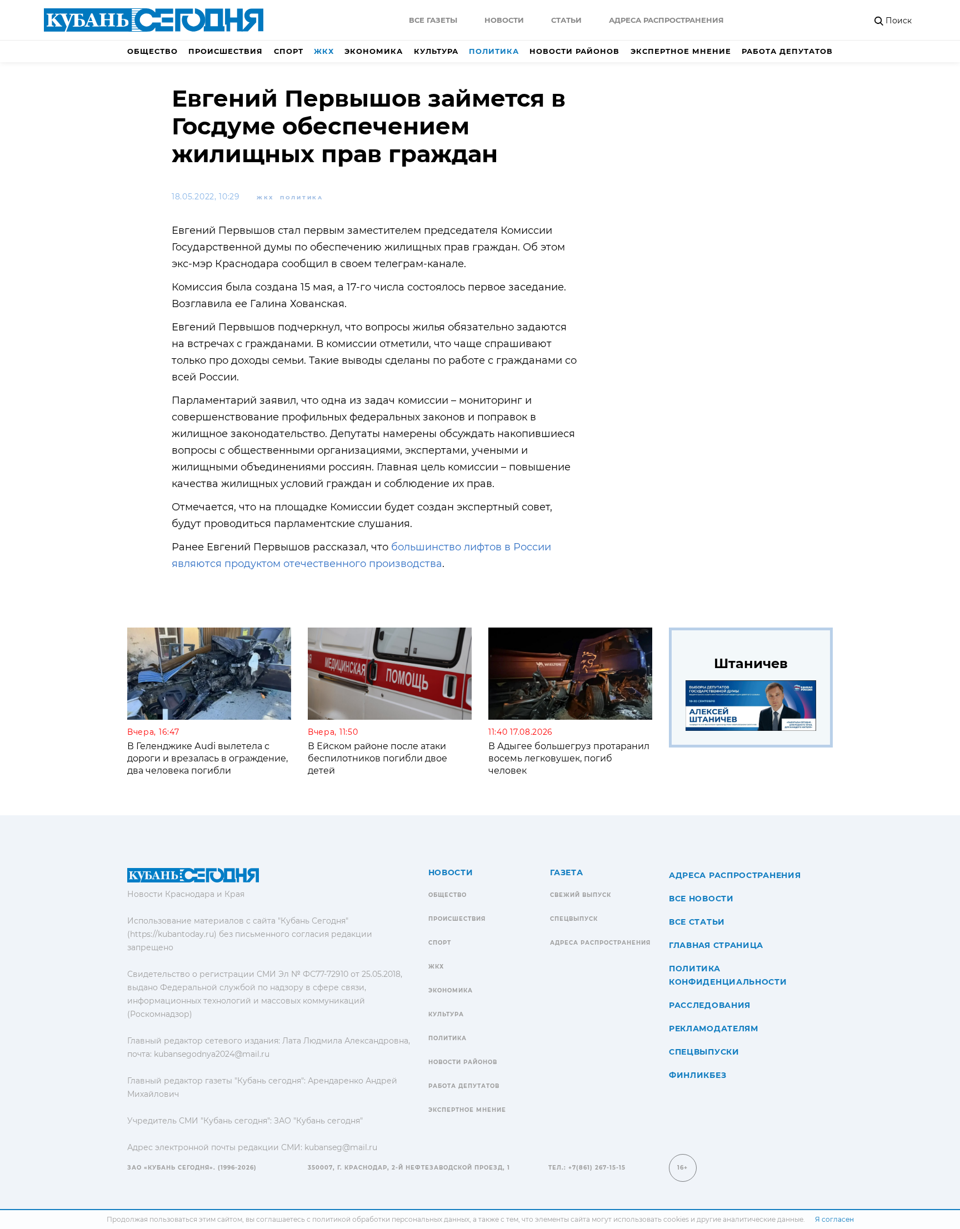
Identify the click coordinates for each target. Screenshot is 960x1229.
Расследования (710, 1005)
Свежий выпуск (580, 895)
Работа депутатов (787, 51)
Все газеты (433, 20)
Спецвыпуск (574, 918)
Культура (436, 51)
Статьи (566, 20)
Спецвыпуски (704, 1052)
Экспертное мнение (681, 51)
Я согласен (834, 1219)
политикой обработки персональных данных (390, 1219)
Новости (504, 20)
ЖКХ (324, 51)
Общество (152, 51)
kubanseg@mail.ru (340, 1147)
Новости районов (574, 51)
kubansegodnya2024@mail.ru (211, 1054)
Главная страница (716, 945)
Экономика (373, 51)
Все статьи (697, 922)
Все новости (701, 899)
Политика (494, 51)
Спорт (288, 51)
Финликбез (697, 1075)
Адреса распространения (666, 20)
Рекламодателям (713, 1029)
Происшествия (225, 51)
